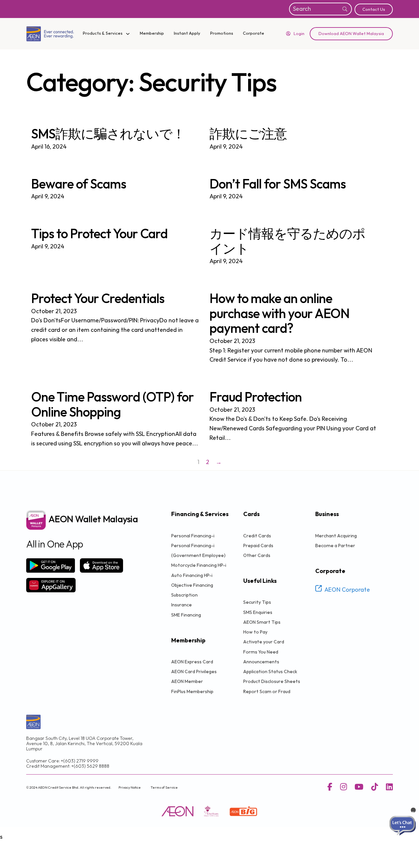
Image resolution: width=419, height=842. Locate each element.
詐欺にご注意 (248, 134)
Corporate (253, 33)
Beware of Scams (78, 184)
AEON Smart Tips (262, 622)
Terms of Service (164, 787)
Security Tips (257, 602)
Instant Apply (187, 33)
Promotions (221, 33)
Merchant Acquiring (336, 535)
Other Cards (256, 555)
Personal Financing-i (192, 535)
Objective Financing (192, 585)
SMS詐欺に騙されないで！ (108, 134)
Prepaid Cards (258, 545)
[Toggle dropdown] (128, 34)
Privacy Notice (129, 787)
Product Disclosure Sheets (271, 681)
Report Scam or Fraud (266, 691)
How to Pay (255, 632)
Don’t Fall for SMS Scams (278, 184)
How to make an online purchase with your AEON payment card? (280, 314)
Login (299, 33)
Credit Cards (257, 535)
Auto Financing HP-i (191, 575)
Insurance (181, 604)
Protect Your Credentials (97, 299)
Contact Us (373, 9)
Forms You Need (260, 652)
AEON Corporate (347, 590)
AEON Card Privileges (194, 671)
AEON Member (187, 681)
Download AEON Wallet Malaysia (351, 33)
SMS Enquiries (257, 612)
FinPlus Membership (192, 691)
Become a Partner (335, 545)
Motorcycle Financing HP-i (198, 565)
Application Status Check (270, 671)
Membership (152, 33)
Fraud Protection (256, 397)
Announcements (261, 661)
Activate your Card (263, 641)
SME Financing (186, 615)
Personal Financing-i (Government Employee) (198, 550)
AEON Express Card (192, 661)
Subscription (184, 595)
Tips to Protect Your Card (99, 234)
